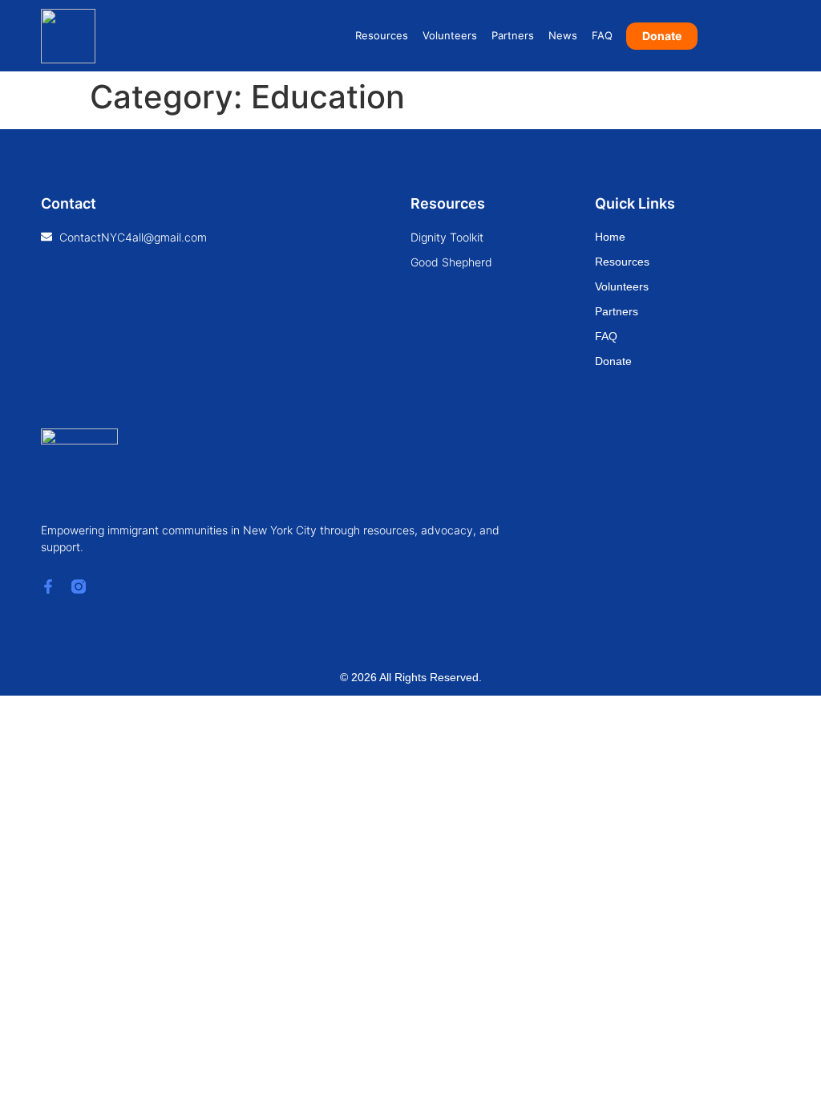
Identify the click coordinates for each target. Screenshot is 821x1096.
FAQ (602, 35)
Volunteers (450, 35)
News (562, 35)
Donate (613, 361)
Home (610, 236)
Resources (381, 35)
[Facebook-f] (48, 586)
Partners (512, 35)
